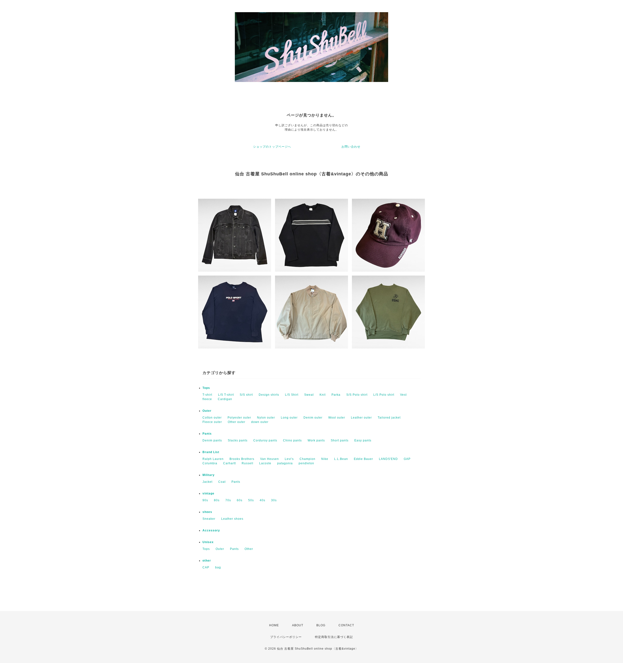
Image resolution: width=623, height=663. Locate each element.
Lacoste (265, 463)
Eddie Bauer (363, 459)
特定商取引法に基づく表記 (334, 637)
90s (205, 500)
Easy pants (362, 440)
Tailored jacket (389, 417)
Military (208, 475)
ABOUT (297, 625)
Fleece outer (212, 422)
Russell (247, 463)
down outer (259, 422)
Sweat (309, 394)
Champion (307, 459)
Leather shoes (232, 518)
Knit (323, 394)
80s (217, 500)
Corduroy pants (265, 440)
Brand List (210, 452)
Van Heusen (269, 459)
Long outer (289, 417)
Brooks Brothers (241, 459)
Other (249, 549)
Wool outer (336, 417)
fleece (207, 399)
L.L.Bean (341, 459)
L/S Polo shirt (383, 394)
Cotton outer (212, 417)
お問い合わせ (350, 146)
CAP (205, 567)
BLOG (320, 625)
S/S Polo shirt (356, 394)
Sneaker (208, 518)
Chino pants (292, 440)
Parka (335, 394)
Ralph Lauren (213, 459)
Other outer (236, 422)
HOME (274, 625)
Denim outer (312, 417)
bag (218, 567)
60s (239, 500)
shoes (207, 512)
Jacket (207, 482)
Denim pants (212, 440)
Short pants (339, 440)
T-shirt (207, 394)
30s (274, 500)
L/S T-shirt (226, 394)
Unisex (208, 542)
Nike (324, 459)
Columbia (209, 463)
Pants (207, 433)
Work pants (316, 440)
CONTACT (346, 625)
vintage (208, 493)
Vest (403, 394)
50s (251, 500)
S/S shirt (246, 394)
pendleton (306, 463)
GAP (407, 459)
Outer (206, 410)
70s (228, 500)
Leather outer (361, 417)
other (206, 560)
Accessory (211, 530)
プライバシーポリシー (286, 637)
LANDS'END (388, 459)
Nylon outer (266, 417)
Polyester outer (239, 417)
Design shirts (269, 394)
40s (262, 500)
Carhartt (229, 463)
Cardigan (225, 399)
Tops (206, 388)
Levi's (289, 459)
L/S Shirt (291, 394)
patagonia (285, 463)
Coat (222, 482)
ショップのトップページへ (272, 146)
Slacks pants (237, 440)
